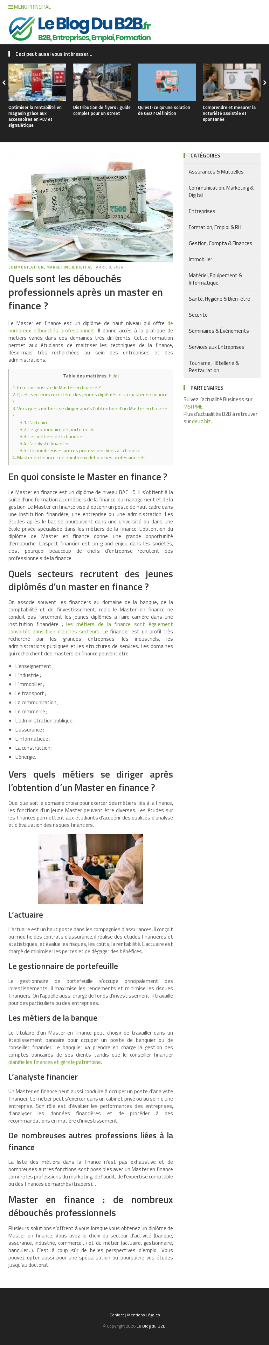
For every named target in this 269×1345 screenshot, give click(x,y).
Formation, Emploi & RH (215, 227)
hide (113, 375)
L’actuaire (34, 422)
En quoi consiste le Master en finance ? (56, 387)
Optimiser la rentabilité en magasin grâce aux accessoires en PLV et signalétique (35, 116)
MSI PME (193, 407)
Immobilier (200, 259)
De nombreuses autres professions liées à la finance (80, 450)
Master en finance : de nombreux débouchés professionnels (79, 457)
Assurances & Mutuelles (216, 172)
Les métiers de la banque (51, 436)
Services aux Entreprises (216, 347)
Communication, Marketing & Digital (50, 267)
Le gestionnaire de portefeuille (57, 429)
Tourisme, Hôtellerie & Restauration (214, 366)
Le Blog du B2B (151, 1326)
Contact (117, 1314)
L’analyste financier (44, 443)
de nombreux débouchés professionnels (90, 327)
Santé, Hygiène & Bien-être (219, 299)
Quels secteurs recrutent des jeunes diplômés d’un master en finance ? (90, 398)
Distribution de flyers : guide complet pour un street (102, 110)
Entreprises (202, 211)
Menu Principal (32, 7)
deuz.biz (201, 421)
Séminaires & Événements (219, 331)
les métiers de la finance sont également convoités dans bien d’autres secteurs (90, 627)
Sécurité (198, 315)
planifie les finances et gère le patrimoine (54, 1062)
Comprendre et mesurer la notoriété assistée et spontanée (229, 113)
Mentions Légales (143, 1314)
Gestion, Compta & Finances (220, 243)
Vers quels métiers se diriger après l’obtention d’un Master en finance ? (89, 412)
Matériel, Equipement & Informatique (215, 279)
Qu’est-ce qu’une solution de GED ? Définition (164, 110)
